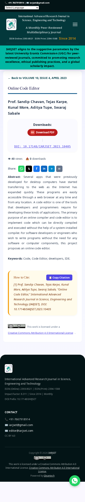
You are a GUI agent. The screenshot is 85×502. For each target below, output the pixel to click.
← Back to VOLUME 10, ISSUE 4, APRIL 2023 (37, 78)
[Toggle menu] (75, 24)
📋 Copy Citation (59, 277)
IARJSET (52, 452)
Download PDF (42, 132)
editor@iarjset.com (21, 430)
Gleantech (49, 475)
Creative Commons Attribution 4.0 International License (40, 333)
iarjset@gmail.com (40, 2)
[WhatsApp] (21, 169)
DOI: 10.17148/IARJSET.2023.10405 (42, 146)
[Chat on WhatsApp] (74, 480)
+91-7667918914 (16, 2)
